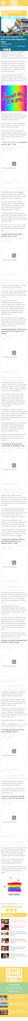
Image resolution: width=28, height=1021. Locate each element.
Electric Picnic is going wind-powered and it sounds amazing (18, 1003)
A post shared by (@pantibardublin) (11, 775)
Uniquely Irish (4, 46)
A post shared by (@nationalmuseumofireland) (14, 377)
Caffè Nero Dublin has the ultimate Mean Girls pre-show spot (17, 1012)
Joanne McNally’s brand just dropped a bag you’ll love (17, 996)
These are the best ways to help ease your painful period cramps (18, 933)
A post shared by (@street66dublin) (11, 587)
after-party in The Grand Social (13, 225)
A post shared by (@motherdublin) (10, 188)
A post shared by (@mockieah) (10, 686)
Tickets (21, 724)
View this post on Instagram (9, 168)
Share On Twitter (7, 49)
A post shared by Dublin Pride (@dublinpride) (13, 280)
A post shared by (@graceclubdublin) (11, 842)
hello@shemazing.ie (14, 991)
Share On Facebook (5, 49)
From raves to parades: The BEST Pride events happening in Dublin (13, 39)
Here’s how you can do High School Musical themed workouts (18, 948)
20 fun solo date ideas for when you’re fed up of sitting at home (18, 941)
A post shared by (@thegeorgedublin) (11, 489)
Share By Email (9, 49)
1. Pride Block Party (10, 142)
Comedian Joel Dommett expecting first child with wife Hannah (18, 956)
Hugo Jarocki (19, 904)
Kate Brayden (21, 46)
